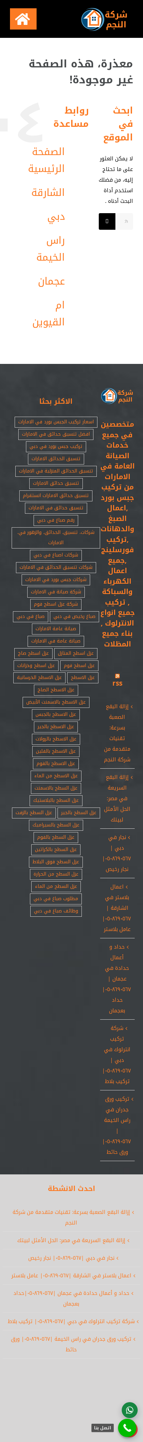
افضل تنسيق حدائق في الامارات (56, 434)
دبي (56, 216)
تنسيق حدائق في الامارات (56, 507)
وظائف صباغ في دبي (56, 910)
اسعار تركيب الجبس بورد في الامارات (56, 421)
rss (117, 683)
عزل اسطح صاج (33, 653)
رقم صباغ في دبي (55, 520)
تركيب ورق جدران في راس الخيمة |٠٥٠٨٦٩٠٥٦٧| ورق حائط (116, 1125)
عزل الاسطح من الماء (56, 775)
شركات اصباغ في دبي (56, 555)
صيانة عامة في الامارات (55, 640)
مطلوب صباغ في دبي (56, 898)
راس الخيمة (50, 249)
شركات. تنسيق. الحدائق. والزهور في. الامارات (55, 537)
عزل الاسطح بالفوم (56, 763)
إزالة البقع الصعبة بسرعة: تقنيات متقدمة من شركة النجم (117, 733)
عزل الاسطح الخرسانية (39, 677)
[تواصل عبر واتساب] (130, 1410)
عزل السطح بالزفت (34, 812)
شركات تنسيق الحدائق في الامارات (56, 567)
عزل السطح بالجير (78, 812)
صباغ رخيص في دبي (74, 616)
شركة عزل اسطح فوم (56, 604)
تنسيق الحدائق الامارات (56, 458)
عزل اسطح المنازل (76, 653)
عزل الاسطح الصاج (56, 689)
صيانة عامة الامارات (56, 628)
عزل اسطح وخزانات (36, 665)
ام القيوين (48, 313)
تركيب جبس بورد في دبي (56, 446)
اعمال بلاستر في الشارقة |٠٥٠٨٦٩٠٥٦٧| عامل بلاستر (116, 908)
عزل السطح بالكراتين (56, 849)
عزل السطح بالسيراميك (56, 824)
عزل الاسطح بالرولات (56, 738)
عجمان (51, 281)
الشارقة (48, 192)
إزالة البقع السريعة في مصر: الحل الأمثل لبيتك (117, 798)
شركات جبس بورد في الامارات (55, 579)
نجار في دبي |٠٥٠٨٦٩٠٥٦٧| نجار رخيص (116, 853)
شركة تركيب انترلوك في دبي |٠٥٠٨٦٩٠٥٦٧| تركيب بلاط (116, 1054)
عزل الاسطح (83, 677)
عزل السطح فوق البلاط (56, 861)
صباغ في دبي (31, 616)
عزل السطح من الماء (56, 886)
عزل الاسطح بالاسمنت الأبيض (56, 702)
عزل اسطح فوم (79, 665)
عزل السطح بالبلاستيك (56, 800)
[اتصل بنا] (127, 1428)
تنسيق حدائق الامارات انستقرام (56, 495)
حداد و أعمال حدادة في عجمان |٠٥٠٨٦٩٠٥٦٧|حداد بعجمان (116, 979)
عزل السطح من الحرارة (56, 874)
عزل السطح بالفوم (55, 837)
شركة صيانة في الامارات (56, 591)
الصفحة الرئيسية (46, 160)
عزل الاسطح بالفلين (56, 751)
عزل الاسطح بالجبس (56, 714)
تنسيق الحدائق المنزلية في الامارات (56, 471)
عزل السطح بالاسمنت (56, 788)
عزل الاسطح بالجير (56, 726)
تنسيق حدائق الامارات (56, 483)
